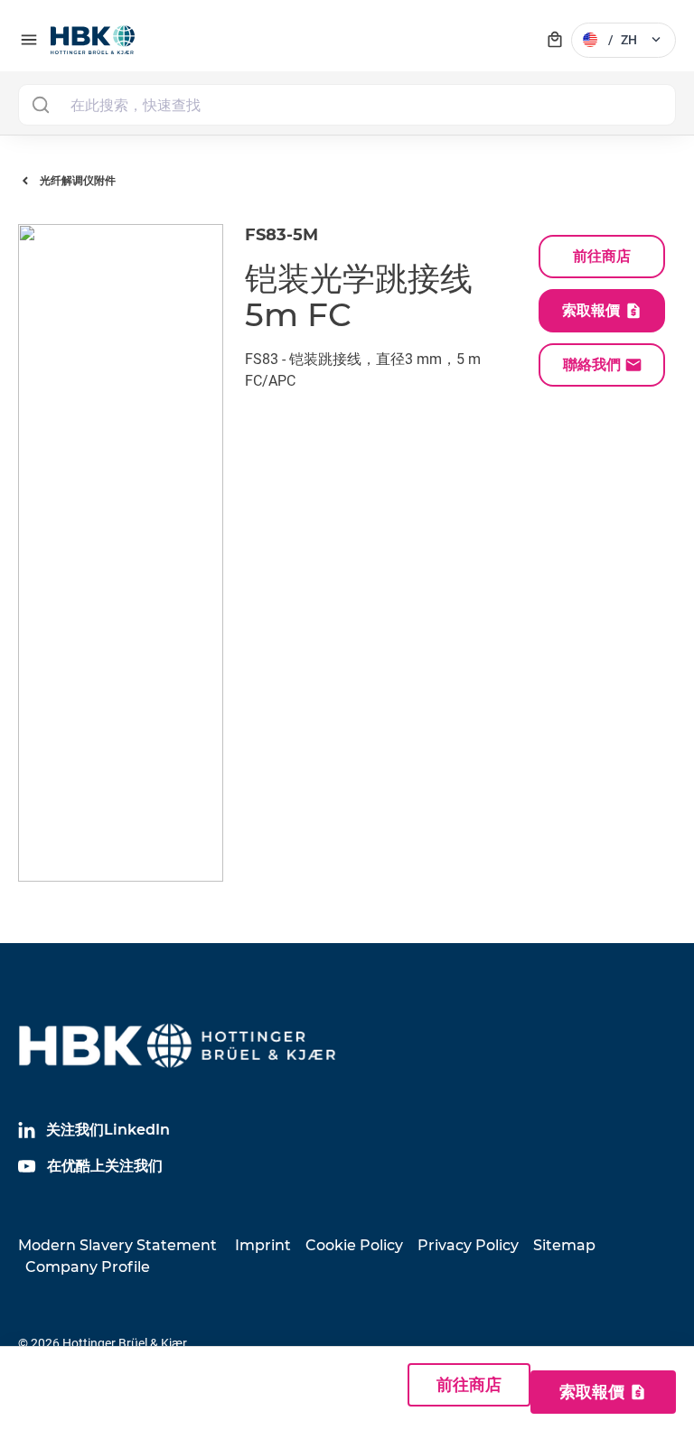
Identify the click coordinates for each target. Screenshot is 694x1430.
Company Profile (87, 1267)
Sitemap (564, 1245)
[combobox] (347, 105)
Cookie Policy (354, 1245)
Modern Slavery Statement (117, 1245)
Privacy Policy (468, 1245)
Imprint (263, 1245)
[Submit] (40, 105)
